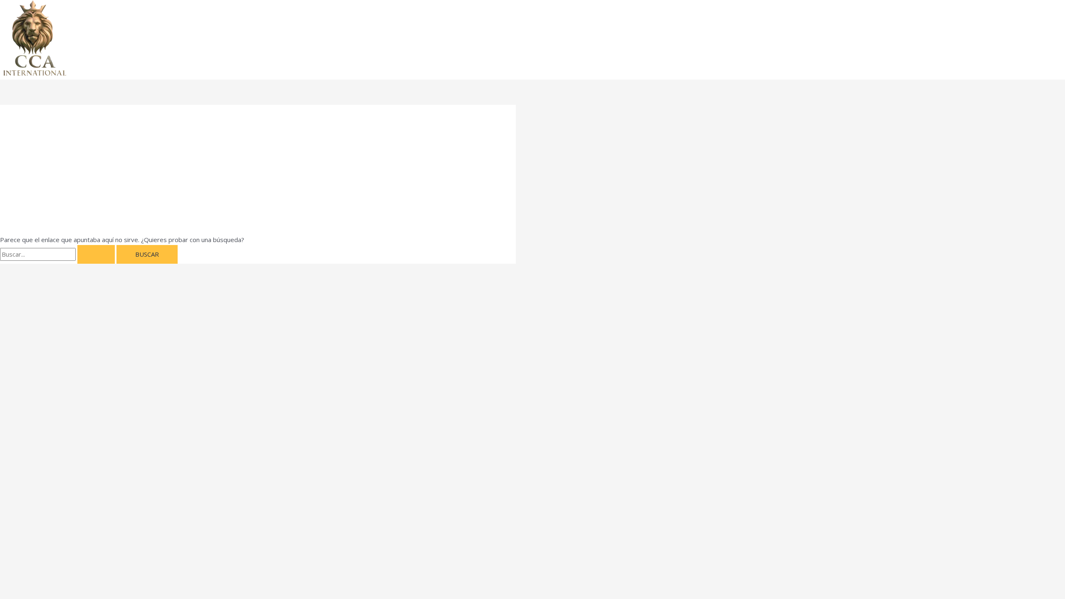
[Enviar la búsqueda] (96, 254)
